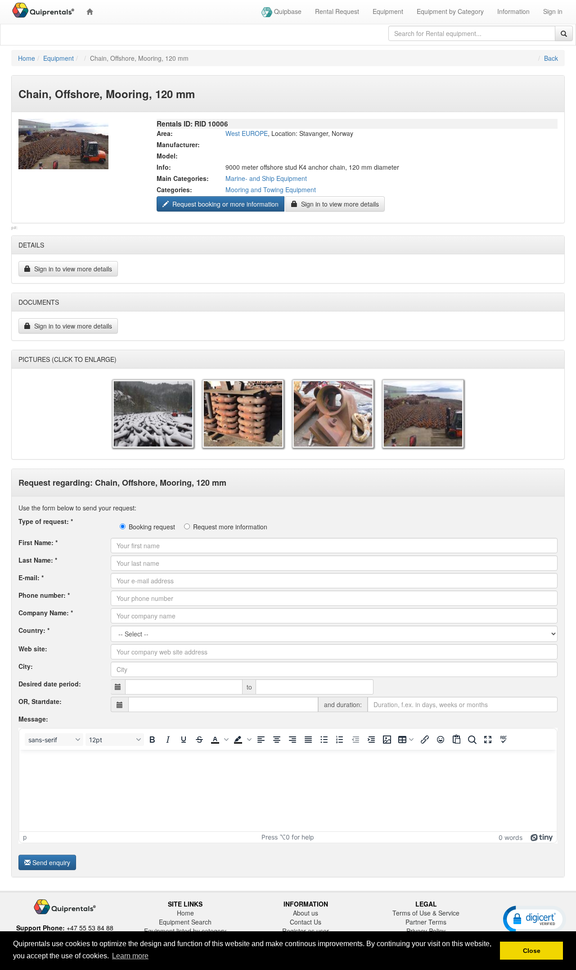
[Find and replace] (472, 739)
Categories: (174, 189)
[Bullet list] (324, 739)
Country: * (34, 630)
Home (26, 58)
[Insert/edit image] (387, 739)
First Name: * (38, 542)
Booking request (152, 526)
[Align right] (292, 739)
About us (305, 912)
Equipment (388, 11)
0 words (510, 837)
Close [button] (531, 950)
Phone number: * (44, 595)
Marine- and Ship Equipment (266, 178)
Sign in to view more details (339, 203)
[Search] (564, 33)
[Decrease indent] (355, 739)
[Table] (406, 739)
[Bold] (152, 739)
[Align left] (261, 739)
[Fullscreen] (487, 739)
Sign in (552, 11)
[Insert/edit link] (424, 739)
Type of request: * (45, 521)
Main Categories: (183, 178)
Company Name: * (45, 612)
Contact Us (305, 921)
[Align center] (276, 739)
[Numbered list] (339, 739)
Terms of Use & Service (425, 912)
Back (551, 58)
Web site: (32, 648)
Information (513, 11)
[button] (218, 739)
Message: (33, 718)
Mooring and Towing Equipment (270, 189)
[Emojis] (440, 739)
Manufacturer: (178, 144)
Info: (164, 166)
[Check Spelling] (503, 739)
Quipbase (287, 11)
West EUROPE (246, 133)
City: (25, 666)
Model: (167, 155)
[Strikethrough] (199, 739)
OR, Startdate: (40, 701)
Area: (165, 133)
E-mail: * (31, 577)
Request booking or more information (225, 203)
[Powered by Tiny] (542, 837)
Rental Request (337, 11)
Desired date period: (49, 683)
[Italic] (168, 739)
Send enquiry (51, 862)
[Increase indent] (371, 739)
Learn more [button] (130, 956)
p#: (14, 227)
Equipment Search (185, 921)
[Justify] (308, 739)
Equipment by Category (450, 11)
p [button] (25, 837)
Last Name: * (37, 559)
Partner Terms (425, 921)
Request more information (230, 526)
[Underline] (183, 739)
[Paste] (456, 739)
